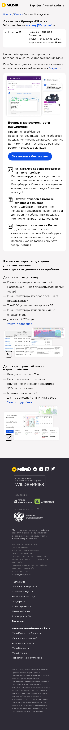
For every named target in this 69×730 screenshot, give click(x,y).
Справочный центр (22, 591)
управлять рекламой (29, 678)
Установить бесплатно (30, 156)
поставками (17, 681)
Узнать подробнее (19, 323)
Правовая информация (25, 586)
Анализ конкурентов (23, 643)
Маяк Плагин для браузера (27, 633)
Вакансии (18, 621)
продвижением (31, 681)
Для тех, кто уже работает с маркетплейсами (23, 368)
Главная (7, 14)
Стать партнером (21, 606)
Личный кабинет (54, 5)
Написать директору (23, 596)
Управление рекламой (24, 638)
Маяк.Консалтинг (21, 648)
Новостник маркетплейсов (27, 657)
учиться (16, 696)
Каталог (18, 14)
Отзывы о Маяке (21, 611)
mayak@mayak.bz (21, 574)
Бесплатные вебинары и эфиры (31, 628)
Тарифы (35, 5)
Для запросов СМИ (22, 616)
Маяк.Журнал (19, 653)
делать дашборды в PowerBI (33, 693)
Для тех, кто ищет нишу (20, 277)
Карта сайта (18, 581)
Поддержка (18, 601)
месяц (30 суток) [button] (39, 25)
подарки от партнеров (32, 711)
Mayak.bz (55, 68)
